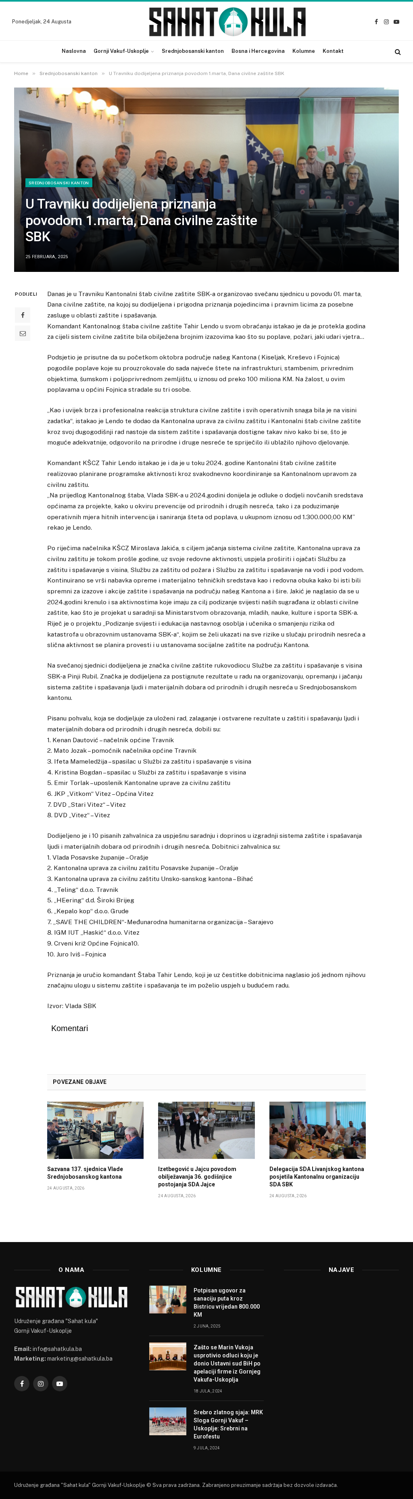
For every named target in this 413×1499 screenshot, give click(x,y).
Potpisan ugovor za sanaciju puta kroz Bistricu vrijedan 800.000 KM (227, 1302)
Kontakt (333, 51)
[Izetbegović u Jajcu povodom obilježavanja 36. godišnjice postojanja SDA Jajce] (206, 1130)
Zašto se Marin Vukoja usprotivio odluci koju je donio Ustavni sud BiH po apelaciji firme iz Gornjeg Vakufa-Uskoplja (227, 1363)
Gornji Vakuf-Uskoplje (121, 51)
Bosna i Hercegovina (258, 51)
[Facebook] (22, 315)
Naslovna (74, 51)
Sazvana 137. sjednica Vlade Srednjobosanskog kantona (85, 1173)
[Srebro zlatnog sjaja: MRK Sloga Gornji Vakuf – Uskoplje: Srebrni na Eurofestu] (167, 1421)
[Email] (22, 333)
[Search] (397, 51)
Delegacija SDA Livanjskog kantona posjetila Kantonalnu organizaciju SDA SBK (316, 1177)
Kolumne (303, 51)
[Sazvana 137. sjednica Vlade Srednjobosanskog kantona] (95, 1130)
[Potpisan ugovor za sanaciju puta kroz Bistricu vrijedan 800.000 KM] (167, 1299)
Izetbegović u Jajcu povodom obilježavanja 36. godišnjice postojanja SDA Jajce (197, 1177)
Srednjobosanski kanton (193, 51)
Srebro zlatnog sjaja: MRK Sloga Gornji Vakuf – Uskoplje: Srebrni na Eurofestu (228, 1424)
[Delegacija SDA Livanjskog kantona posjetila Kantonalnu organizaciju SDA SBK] (317, 1130)
